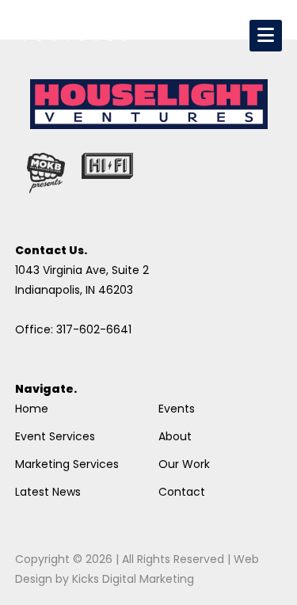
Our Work (184, 464)
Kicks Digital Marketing (133, 579)
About (175, 436)
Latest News (48, 492)
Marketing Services (67, 464)
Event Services (55, 436)
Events (176, 409)
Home (31, 409)
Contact (181, 492)
